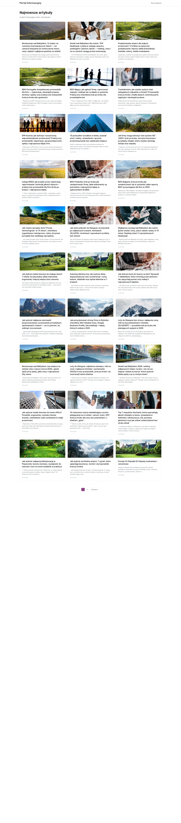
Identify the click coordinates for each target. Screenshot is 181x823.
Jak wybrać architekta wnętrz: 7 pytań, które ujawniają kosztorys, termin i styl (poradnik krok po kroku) (90, 464)
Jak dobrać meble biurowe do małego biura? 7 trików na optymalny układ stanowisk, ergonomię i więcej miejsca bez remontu (42, 276)
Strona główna (156, 3)
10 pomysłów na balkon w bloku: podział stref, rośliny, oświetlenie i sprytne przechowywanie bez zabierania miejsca (88, 138)
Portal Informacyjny (30, 3)
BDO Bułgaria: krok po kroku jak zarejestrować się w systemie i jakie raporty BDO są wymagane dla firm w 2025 (138, 184)
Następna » (94, 489)
